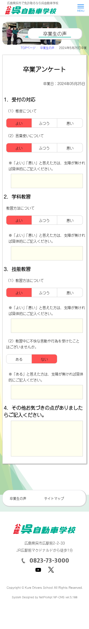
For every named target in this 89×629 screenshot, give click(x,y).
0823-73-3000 (48, 560)
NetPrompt (45, 597)
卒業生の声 (47, 48)
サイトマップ (54, 498)
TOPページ (28, 48)
